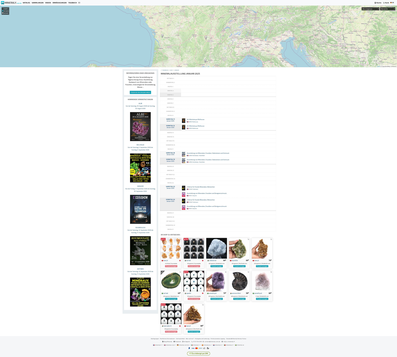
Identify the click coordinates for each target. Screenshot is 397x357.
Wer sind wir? (190, 338)
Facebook (178, 341)
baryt (165, 260)
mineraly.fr (158, 345)
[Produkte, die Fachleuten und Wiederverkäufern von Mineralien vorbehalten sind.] (180, 260)
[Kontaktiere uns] (79, 3)
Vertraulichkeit (180, 338)
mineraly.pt (229, 345)
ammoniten (236, 293)
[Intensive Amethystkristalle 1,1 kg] (262, 281)
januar (176, 70)
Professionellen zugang (218, 338)
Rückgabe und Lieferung (202, 338)
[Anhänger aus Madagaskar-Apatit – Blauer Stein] (194, 281)
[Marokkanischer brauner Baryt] (262, 248)
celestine (212, 260)
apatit (188, 293)
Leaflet (378, 66)
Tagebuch (165, 70)
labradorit (167, 326)
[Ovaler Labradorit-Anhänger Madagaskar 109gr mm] (171, 313)
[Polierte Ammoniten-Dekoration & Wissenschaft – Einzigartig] (239, 281)
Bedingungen (155, 338)
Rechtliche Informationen (167, 338)
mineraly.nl (218, 345)
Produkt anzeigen (171, 266)
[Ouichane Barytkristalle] (194, 313)
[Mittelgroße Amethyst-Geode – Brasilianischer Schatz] (216, 281)
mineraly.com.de (184, 345)
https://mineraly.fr (229, 341)
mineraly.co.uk (170, 345)
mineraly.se (240, 345)
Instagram (186, 341)
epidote (234, 260)
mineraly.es (207, 345)
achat (188, 260)
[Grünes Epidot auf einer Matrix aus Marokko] (239, 248)
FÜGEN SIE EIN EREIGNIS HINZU (140, 92)
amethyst (212, 293)
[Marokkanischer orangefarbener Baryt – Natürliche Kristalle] (171, 248)
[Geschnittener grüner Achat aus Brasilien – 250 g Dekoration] (171, 281)
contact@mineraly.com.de (212, 341)
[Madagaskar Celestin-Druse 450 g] (216, 248)
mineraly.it (196, 345)
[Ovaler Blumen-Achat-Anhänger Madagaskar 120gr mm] (194, 248)
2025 (171, 70)
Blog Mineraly (167, 341)
